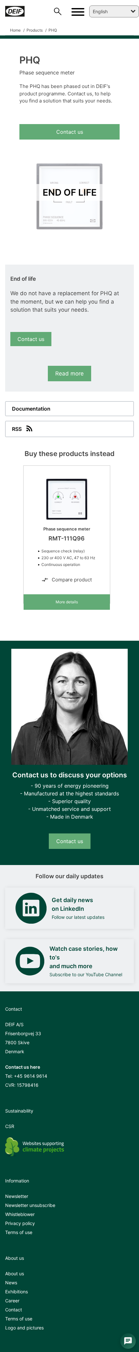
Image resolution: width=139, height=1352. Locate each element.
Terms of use (18, 1232)
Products (34, 30)
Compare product (72, 580)
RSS (17, 429)
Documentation (31, 408)
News (11, 1282)
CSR (9, 1126)
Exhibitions (16, 1291)
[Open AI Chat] (128, 1341)
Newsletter (16, 1196)
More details (67, 601)
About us (14, 1273)
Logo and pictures (24, 1327)
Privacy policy (20, 1223)
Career (12, 1300)
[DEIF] (16, 11)
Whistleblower (20, 1214)
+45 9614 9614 (30, 1076)
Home (15, 30)
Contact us (69, 132)
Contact (13, 1309)
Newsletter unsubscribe (30, 1205)
